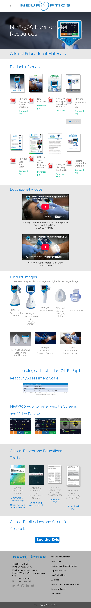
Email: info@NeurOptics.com (24, 570)
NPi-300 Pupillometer (60, 557)
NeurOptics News (58, 575)
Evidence (55, 580)
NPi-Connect (56, 561)
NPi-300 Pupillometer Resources (65, 584)
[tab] (73, 121)
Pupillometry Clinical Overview (64, 566)
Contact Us (56, 594)
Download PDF (23, 112)
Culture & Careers (58, 589)
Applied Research (58, 570)
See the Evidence (47, 539)
